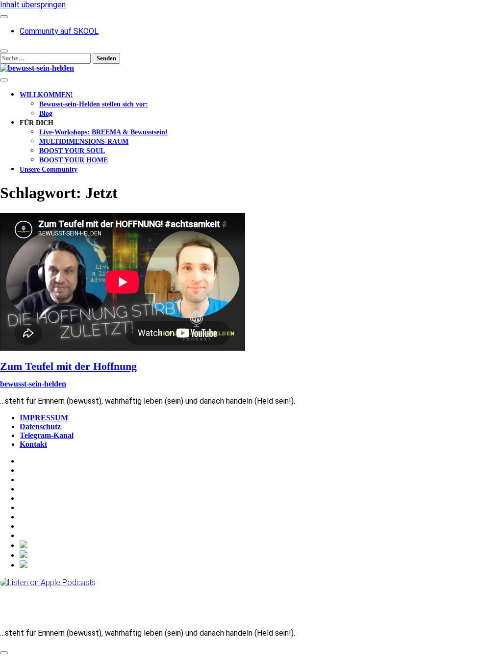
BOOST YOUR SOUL (72, 151)
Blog (45, 113)
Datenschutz (40, 426)
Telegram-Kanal (47, 435)
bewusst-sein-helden (33, 384)
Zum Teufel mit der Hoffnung (68, 366)
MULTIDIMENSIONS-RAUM (83, 141)
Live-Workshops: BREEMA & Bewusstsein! (103, 132)
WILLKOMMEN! (46, 95)
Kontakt (33, 444)
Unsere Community (48, 169)
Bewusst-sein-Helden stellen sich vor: (93, 104)
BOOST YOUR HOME (73, 160)
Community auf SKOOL (59, 31)
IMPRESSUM (44, 417)
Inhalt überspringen (33, 4)
